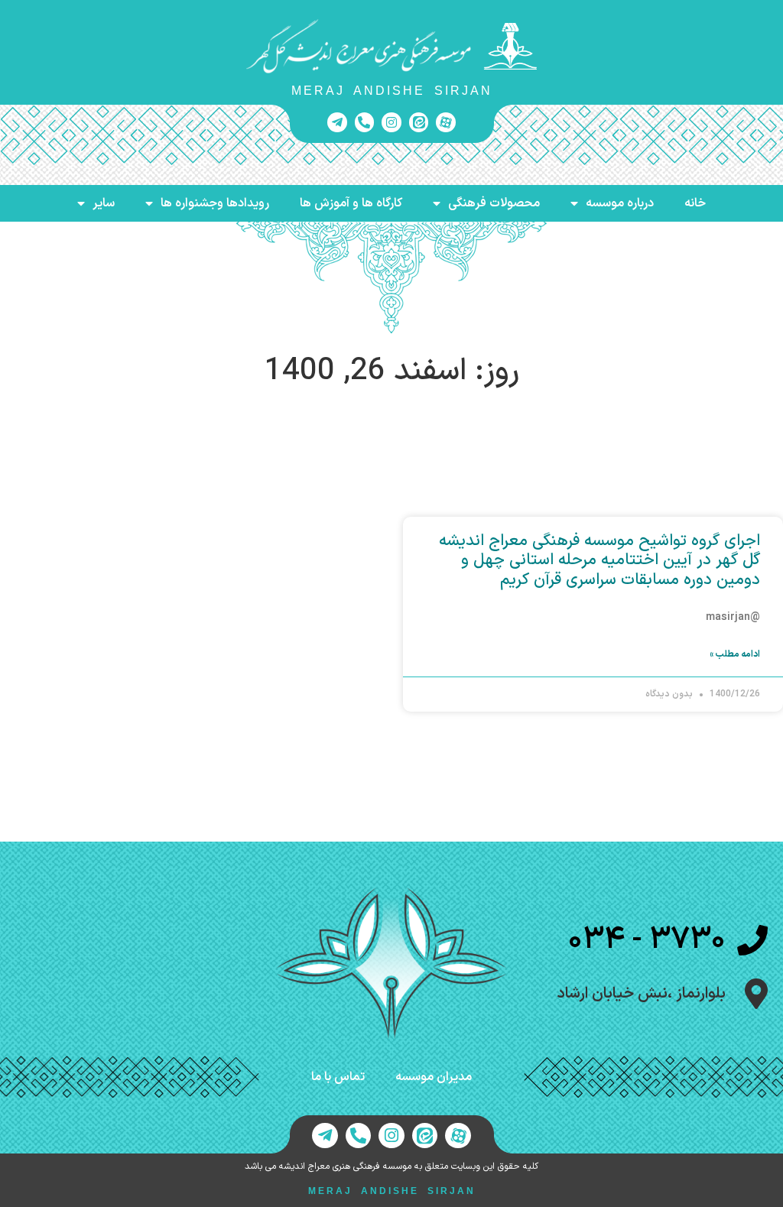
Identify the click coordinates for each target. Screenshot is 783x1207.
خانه (695, 203)
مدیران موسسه (433, 1077)
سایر (104, 203)
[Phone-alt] (365, 122)
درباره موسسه (620, 203)
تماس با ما (338, 1077)
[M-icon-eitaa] (419, 122)
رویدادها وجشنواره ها (215, 203)
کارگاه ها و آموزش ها (351, 203)
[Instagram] (391, 122)
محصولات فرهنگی (494, 203)
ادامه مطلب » (735, 654)
